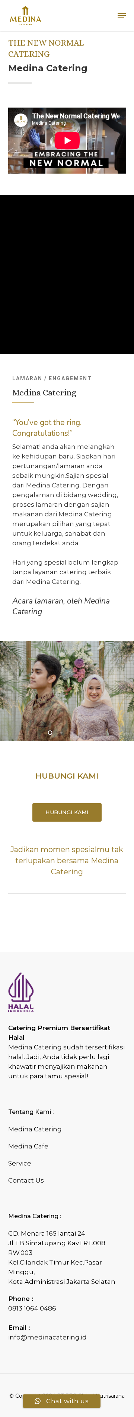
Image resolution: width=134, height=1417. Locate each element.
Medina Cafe (28, 1146)
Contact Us (26, 1180)
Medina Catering (35, 1129)
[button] (122, 15)
